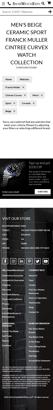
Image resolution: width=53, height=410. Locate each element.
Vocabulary (34, 351)
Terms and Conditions (12, 299)
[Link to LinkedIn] (21, 261)
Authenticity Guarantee (13, 280)
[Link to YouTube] (46, 261)
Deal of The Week (10, 331)
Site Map (33, 356)
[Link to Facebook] (5, 261)
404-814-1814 (9, 3)
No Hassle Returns (10, 294)
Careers (32, 285)
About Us (33, 275)
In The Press (34, 341)
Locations (6, 345)
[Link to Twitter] (37, 261)
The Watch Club (36, 337)
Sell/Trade (6, 336)
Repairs (5, 340)
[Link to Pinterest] (29, 261)
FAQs (31, 307)
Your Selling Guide (37, 346)
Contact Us (34, 312)
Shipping (6, 285)
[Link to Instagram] (13, 261)
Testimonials (34, 302)
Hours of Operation (38, 298)
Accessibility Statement (39, 360)
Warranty (6, 289)
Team (31, 280)
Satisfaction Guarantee (12, 275)
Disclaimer (7, 308)
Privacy (5, 304)
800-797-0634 (42, 248)
